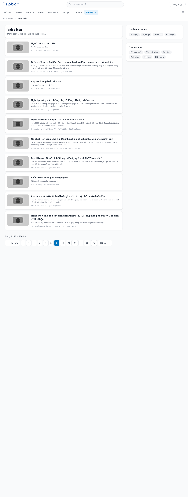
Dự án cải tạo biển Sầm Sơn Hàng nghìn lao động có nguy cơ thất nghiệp (72, 62)
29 (94, 243)
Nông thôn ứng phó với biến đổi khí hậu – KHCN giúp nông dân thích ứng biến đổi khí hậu (75, 217)
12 (75, 243)
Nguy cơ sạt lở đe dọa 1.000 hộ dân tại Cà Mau (57, 119)
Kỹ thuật (146, 34)
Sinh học (147, 57)
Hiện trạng (159, 57)
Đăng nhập (177, 4)
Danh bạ (78, 12)
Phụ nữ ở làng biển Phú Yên (46, 81)
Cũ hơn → (105, 243)
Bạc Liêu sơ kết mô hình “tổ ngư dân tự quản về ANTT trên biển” (66, 158)
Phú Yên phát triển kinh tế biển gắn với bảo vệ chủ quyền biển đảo (68, 196)
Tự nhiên (158, 34)
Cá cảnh (166, 52)
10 (63, 243)
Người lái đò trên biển (43, 43)
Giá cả (18, 12)
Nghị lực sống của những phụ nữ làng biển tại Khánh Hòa (63, 100)
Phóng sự (134, 34)
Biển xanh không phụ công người (49, 177)
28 (87, 243)
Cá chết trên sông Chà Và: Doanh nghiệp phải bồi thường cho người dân (72, 138)
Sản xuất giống (152, 52)
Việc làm (30, 12)
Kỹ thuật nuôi (135, 52)
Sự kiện (65, 12)
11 (69, 243)
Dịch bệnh (134, 57)
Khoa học (170, 34)
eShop (41, 12)
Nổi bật (7, 12)
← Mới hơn (12, 243)
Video (11, 18)
